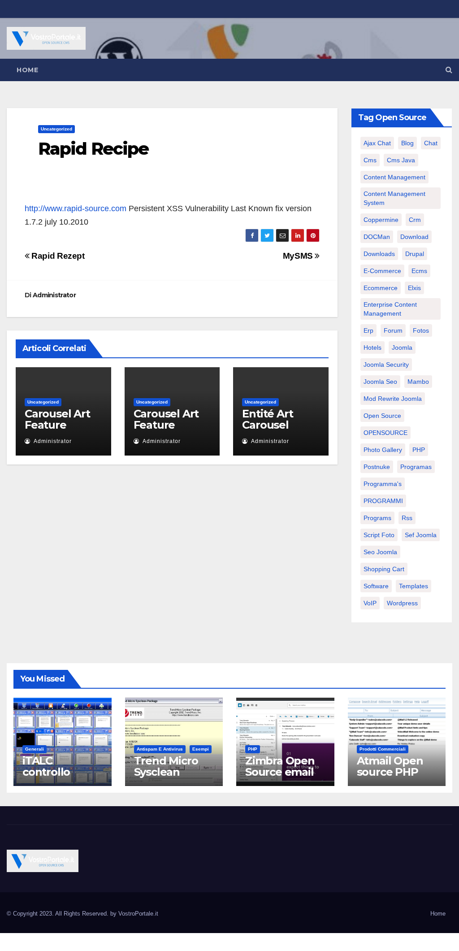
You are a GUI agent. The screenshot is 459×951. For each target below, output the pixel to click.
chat (430, 143)
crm (415, 219)
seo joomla (380, 552)
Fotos (421, 330)
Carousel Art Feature (57, 419)
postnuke (377, 466)
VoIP (370, 603)
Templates (413, 586)
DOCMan (377, 236)
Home (27, 70)
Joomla (402, 347)
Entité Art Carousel (267, 419)
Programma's (383, 483)
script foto (379, 534)
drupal (414, 253)
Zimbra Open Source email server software (280, 777)
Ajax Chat (377, 143)
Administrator (54, 295)
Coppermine (381, 219)
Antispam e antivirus (160, 749)
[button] (449, 70)
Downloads (379, 253)
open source (382, 415)
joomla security (386, 364)
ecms (419, 270)
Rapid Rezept (57, 256)
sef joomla (421, 534)
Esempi (200, 749)
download (414, 236)
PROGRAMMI (383, 500)
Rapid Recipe (93, 148)
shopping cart (384, 569)
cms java (401, 160)
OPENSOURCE (385, 432)
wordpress (402, 603)
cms (370, 160)
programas (416, 466)
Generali (34, 749)
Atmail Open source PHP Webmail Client (390, 777)
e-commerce (382, 270)
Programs (377, 517)
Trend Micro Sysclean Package (166, 772)
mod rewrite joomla (393, 398)
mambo (418, 381)
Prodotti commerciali (382, 749)
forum (393, 330)
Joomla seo (380, 381)
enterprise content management (390, 309)
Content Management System (394, 198)
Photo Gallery (383, 449)
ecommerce (381, 287)
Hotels (372, 347)
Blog (407, 143)
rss (407, 517)
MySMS (299, 256)
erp (368, 330)
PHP (418, 449)
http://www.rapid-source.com (75, 208)
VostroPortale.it (138, 913)
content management (394, 177)
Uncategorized (56, 128)
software (376, 586)
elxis (414, 287)
